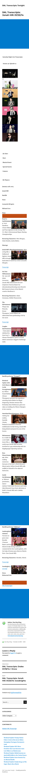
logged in (13, 653)
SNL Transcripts (7, 585)
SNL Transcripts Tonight (13, 5)
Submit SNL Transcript (9, 728)
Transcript (5, 267)
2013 (24, 641)
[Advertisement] (14, 34)
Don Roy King (8, 641)
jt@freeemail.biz (16, 692)
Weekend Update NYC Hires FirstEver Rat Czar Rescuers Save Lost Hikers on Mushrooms (14, 749)
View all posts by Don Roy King (15, 635)
